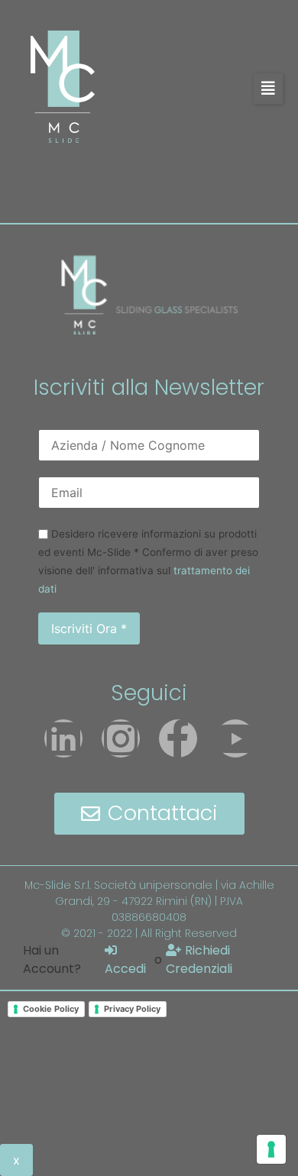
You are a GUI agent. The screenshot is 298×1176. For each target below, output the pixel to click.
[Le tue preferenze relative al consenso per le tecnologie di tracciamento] (271, 1149)
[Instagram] (121, 738)
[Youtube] (235, 738)
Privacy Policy (132, 1008)
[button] (268, 88)
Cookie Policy (51, 1008)
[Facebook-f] (178, 738)
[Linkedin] (63, 738)
